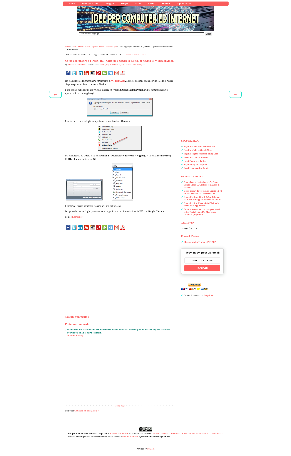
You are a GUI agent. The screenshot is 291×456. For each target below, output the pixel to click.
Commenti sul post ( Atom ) (86, 410)
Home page (120, 405)
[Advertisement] (119, 267)
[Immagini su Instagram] (92, 73)
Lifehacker (77, 216)
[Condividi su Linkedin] (80, 73)
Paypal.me (208, 295)
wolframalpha (139, 64)
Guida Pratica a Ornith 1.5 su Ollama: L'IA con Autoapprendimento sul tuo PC (202, 198)
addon (102, 64)
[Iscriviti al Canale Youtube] (86, 73)
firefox (108, 64)
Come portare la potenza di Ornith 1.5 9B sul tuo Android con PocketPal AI (203, 192)
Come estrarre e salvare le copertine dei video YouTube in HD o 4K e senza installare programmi (202, 212)
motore (115, 64)
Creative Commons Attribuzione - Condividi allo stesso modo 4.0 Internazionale (187, 433)
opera (122, 64)
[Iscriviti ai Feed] (104, 73)
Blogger (150, 448)
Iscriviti (202, 268)
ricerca (129, 64)
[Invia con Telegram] (110, 73)
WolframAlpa (118, 80)
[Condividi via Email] (116, 73)
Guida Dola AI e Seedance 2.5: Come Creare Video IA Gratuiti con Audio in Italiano (201, 185)
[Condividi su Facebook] (68, 73)
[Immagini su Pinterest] (98, 73)
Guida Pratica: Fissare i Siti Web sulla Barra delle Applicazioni (201, 204)
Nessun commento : (136, 55)
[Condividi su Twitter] (74, 73)
